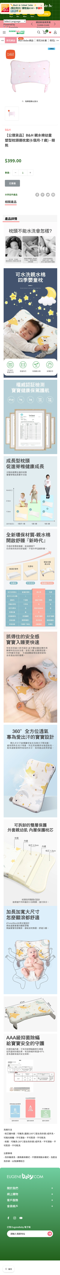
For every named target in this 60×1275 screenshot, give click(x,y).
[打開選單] (4, 32)
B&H (8, 130)
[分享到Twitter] (48, 194)
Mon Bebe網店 (25, 40)
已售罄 (12, 183)
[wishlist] (50, 32)
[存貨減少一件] (15, 173)
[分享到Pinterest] (43, 194)
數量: (7, 172)
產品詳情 (11, 218)
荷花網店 (10, 40)
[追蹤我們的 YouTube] (21, 1218)
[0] (44, 32)
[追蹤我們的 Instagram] (14, 1218)
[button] (55, 24)
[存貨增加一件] (30, 173)
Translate (13, 27)
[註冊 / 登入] (55, 32)
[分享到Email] (53, 194)
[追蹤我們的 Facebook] (8, 1218)
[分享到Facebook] (37, 194)
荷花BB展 (41, 40)
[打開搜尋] (38, 32)
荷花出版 (54, 40)
